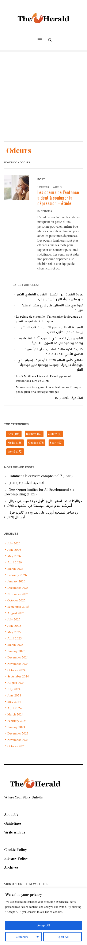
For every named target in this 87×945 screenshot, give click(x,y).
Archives (11, 867)
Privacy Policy (16, 858)
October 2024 (16, 670)
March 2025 (15, 644)
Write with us (14, 832)
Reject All (63, 937)
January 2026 (16, 581)
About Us (11, 814)
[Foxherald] (43, 19)
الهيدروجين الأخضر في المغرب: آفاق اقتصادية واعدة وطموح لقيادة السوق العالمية (51, 340)
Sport (56, 443)
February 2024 (17, 720)
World (57, 187)
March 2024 (15, 714)
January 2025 (16, 651)
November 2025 (18, 594)
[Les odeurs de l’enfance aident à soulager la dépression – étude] (16, 187)
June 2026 (14, 549)
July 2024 (13, 689)
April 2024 (14, 708)
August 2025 (15, 613)
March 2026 (15, 568)
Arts (14, 434)
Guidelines (13, 823)
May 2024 (14, 701)
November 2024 (18, 663)
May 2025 (14, 632)
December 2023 (18, 733)
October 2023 (16, 746)
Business (34, 434)
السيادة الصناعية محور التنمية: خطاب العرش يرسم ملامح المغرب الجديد (52, 329)
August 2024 (15, 682)
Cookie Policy (15, 849)
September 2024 (18, 676)
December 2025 (18, 587)
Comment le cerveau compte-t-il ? (35, 476)
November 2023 (18, 739)
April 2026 (14, 562)
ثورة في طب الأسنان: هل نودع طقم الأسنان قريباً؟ (52, 307)
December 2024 (18, 657)
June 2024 (14, 695)
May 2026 (14, 556)
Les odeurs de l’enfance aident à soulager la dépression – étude (58, 197)
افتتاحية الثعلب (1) (31, 482)
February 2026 (17, 575)
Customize (22, 937)
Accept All (43, 925)
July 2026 (13, 543)
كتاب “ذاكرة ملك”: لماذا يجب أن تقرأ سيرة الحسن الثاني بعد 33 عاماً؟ (54, 351)
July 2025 (13, 619)
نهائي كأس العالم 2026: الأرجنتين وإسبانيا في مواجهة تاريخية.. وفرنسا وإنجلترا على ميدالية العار (50, 365)
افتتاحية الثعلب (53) (69, 398)
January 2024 (16, 727)
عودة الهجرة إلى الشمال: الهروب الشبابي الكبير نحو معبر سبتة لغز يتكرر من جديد (50, 296)
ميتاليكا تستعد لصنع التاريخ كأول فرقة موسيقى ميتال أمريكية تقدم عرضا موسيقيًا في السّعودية (45, 503)
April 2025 (14, 638)
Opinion (36, 443)
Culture (54, 434)
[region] (43, 916)
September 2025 (18, 606)
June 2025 (14, 625)
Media (15, 443)
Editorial (47, 211)
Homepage (10, 162)
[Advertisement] (43, 95)
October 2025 (16, 600)
